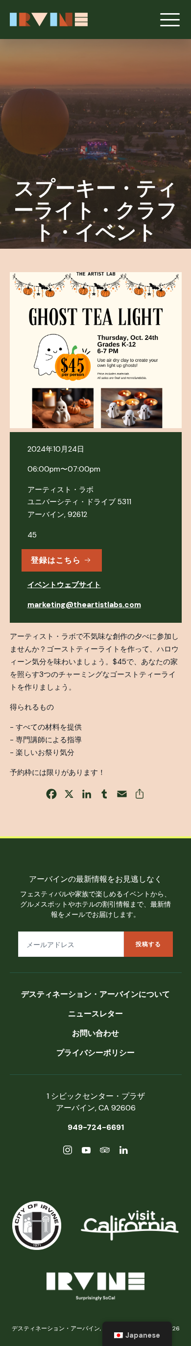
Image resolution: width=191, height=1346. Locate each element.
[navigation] (137, 1334)
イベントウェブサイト (64, 585)
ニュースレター (95, 1014)
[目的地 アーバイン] (95, 1288)
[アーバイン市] (36, 1225)
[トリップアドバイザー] (104, 1151)
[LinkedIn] (123, 1151)
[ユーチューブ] (86, 1151)
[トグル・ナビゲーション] (170, 19)
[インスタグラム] (67, 1151)
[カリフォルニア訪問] (130, 1225)
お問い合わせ (95, 1033)
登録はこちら (56, 560)
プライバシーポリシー (95, 1053)
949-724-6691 (96, 1127)
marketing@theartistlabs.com (84, 605)
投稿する (148, 944)
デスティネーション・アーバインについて (95, 994)
